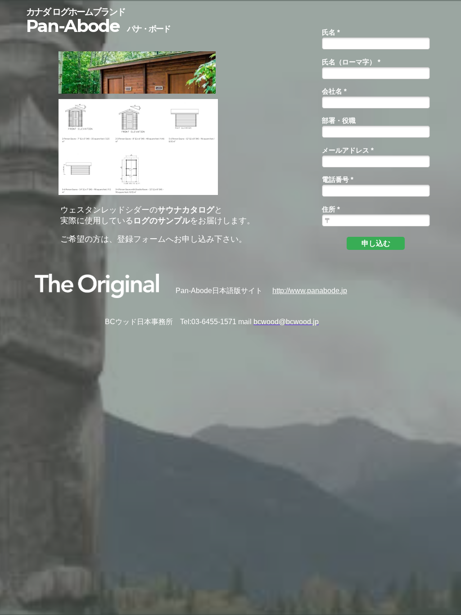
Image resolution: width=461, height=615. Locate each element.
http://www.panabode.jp (309, 290)
